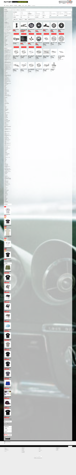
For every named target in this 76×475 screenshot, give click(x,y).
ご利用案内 (6, 428)
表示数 (14, 19)
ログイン (60, 3)
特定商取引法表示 (7, 426)
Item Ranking (23, 452)
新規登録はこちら (64, 3)
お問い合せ (6, 431)
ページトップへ (70, 446)
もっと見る (10, 260)
